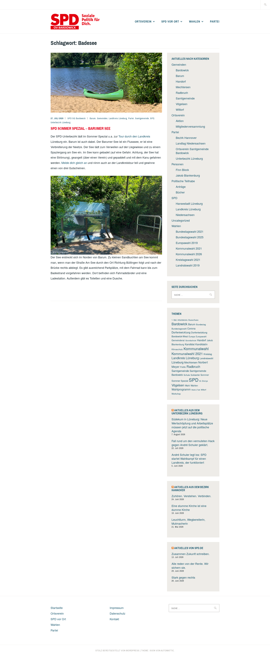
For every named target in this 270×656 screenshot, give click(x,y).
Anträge (181, 187)
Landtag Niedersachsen (190, 143)
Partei (214, 21)
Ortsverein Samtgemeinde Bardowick (192, 151)
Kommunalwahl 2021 (189, 248)
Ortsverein (143, 21)
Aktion (180, 121)
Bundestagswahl (179, 328)
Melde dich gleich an (74, 163)
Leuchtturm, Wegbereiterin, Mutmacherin (188, 521)
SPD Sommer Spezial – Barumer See (80, 128)
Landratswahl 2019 (188, 265)
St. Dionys (203, 381)
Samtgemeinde (142, 118)
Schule (187, 374)
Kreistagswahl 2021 (188, 260)
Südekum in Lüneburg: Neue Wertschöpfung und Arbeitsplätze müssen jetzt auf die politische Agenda (192, 425)
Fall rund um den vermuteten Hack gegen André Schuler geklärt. (193, 443)
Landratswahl (206, 358)
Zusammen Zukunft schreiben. (191, 554)
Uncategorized (181, 220)
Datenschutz (117, 613)
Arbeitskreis (183, 320)
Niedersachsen (185, 215)
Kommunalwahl (196, 348)
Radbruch (182, 93)
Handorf (181, 81)
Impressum (117, 608)
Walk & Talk (195, 390)
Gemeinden (102, 118)
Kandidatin (201, 344)
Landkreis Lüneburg (118, 118)
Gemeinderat (178, 340)
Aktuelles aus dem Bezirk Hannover (190, 488)
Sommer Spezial (180, 380)
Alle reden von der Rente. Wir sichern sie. (190, 566)
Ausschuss (193, 319)
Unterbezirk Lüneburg (60, 122)
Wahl (187, 385)
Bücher (180, 192)
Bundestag (201, 324)
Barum (93, 118)
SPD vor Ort (170, 21)
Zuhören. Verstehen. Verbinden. (191, 496)
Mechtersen (183, 87)
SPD (152, 118)
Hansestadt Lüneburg (189, 203)
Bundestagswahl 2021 (189, 231)
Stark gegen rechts (183, 577)
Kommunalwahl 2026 (189, 254)
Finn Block (182, 170)
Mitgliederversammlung (190, 126)
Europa (192, 336)
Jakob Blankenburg (188, 175)
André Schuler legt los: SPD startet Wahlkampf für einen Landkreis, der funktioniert (189, 458)
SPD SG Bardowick (77, 118)
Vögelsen (181, 104)
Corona (191, 328)
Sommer (204, 374)
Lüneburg (177, 362)
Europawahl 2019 (187, 243)
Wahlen (194, 21)
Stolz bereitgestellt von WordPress (117, 650)
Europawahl (201, 336)
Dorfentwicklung (181, 332)
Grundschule (190, 340)
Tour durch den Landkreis (134, 136)
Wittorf (180, 109)
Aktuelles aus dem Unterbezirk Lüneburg (187, 411)
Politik (183, 366)
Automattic (167, 650)
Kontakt (114, 619)
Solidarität (195, 374)
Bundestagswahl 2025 (189, 237)
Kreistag (208, 354)
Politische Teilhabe (183, 181)
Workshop (176, 393)
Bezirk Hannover (186, 138)
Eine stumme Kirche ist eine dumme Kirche (189, 508)
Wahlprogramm (181, 389)
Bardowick (182, 70)
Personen (177, 164)
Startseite (57, 608)
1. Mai (174, 320)
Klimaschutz (177, 349)
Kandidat (190, 344)
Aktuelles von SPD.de (188, 548)
